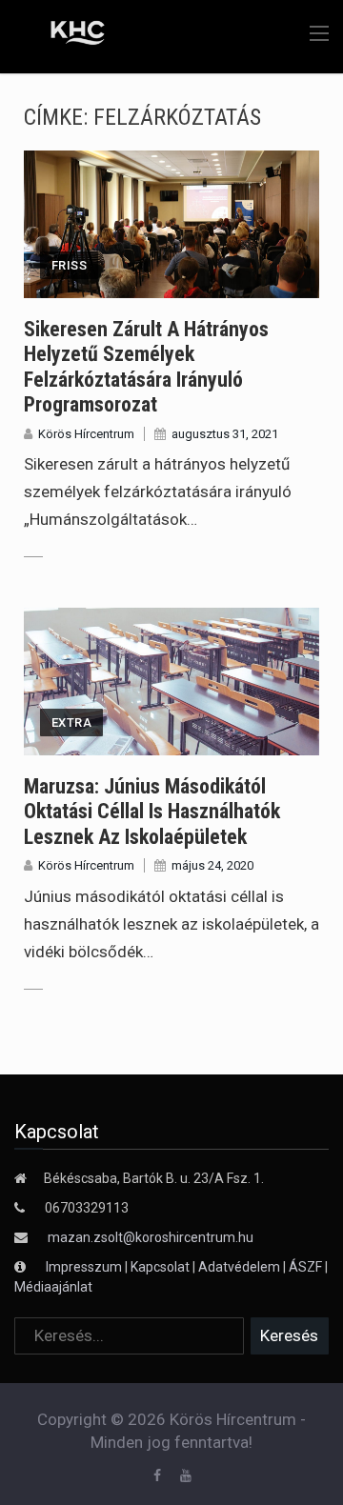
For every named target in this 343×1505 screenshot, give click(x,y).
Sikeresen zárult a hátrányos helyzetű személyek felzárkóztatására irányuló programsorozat (146, 366)
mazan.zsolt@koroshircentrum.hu (150, 1237)
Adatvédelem (239, 1266)
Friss (69, 265)
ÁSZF (305, 1266)
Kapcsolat (160, 1266)
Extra (71, 722)
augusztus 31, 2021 (225, 434)
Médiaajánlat (53, 1286)
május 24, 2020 (212, 865)
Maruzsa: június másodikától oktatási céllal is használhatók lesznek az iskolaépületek (152, 811)
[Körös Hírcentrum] (64, 35)
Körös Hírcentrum (86, 434)
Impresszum (85, 1266)
